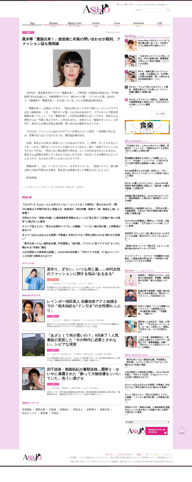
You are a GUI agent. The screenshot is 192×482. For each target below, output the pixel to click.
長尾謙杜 (27, 409)
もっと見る (160, 114)
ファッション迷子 (69, 283)
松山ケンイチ (29, 413)
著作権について (148, 457)
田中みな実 (88, 354)
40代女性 (56, 283)
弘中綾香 (98, 354)
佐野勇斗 (91, 409)
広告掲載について (164, 457)
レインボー (57, 320)
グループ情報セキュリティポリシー (93, 457)
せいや (85, 388)
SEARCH (138, 10)
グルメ (157, 454)
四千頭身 (56, 388)
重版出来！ (70, 187)
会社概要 (73, 457)
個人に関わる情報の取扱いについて (125, 457)
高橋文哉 (105, 409)
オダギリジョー (33, 187)
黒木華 (80, 187)
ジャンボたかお (88, 320)
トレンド (82, 283)
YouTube (93, 388)
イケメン (109, 454)
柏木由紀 (100, 320)
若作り (90, 283)
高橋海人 (64, 409)
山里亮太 (78, 354)
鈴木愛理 (107, 354)
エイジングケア (124, 454)
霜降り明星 (75, 388)
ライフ (53, 279)
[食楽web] (147, 133)
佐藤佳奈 (76, 320)
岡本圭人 (78, 409)
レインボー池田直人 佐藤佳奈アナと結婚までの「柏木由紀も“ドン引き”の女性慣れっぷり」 (83, 305)
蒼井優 (44, 413)
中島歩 (54, 413)
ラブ (147, 454)
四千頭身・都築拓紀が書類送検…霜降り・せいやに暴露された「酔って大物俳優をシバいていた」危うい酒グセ (84, 373)
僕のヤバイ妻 (47, 187)
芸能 (52, 316)
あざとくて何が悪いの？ (62, 354)
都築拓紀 (65, 388)
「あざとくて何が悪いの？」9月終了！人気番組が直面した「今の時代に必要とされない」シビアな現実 (82, 339)
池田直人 (67, 320)
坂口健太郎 (59, 187)
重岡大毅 (40, 409)
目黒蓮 (52, 409)
